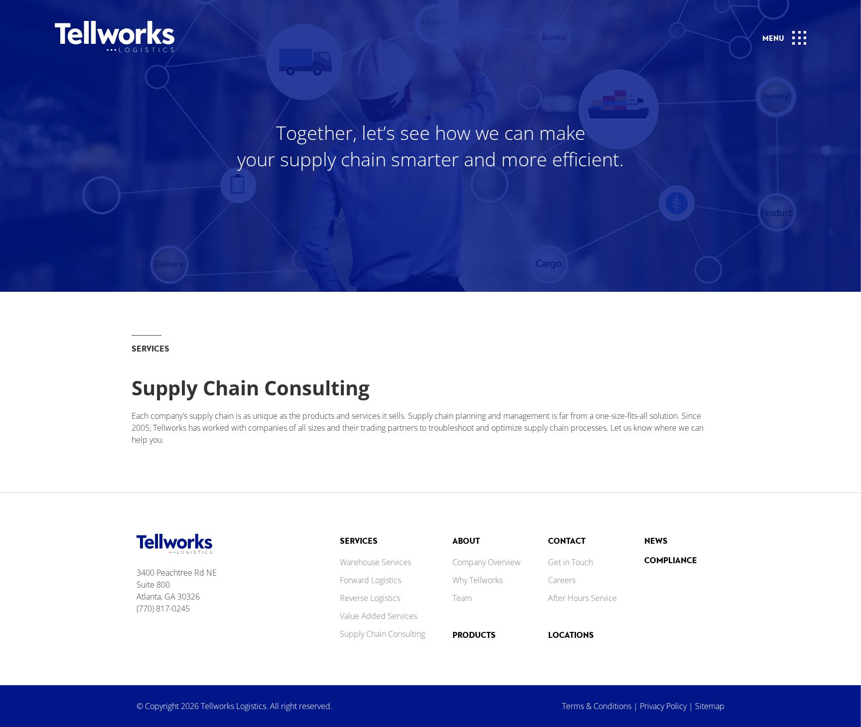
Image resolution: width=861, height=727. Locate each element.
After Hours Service (582, 598)
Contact (566, 540)
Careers (561, 580)
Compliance (670, 560)
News (656, 540)
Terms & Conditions (596, 706)
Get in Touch (570, 562)
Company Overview (486, 562)
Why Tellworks (477, 580)
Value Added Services (378, 615)
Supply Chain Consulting (382, 633)
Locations (571, 634)
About (466, 540)
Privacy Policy (663, 706)
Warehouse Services (375, 562)
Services (359, 540)
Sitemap (709, 706)
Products (474, 634)
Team (462, 598)
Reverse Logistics (370, 598)
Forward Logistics (370, 580)
